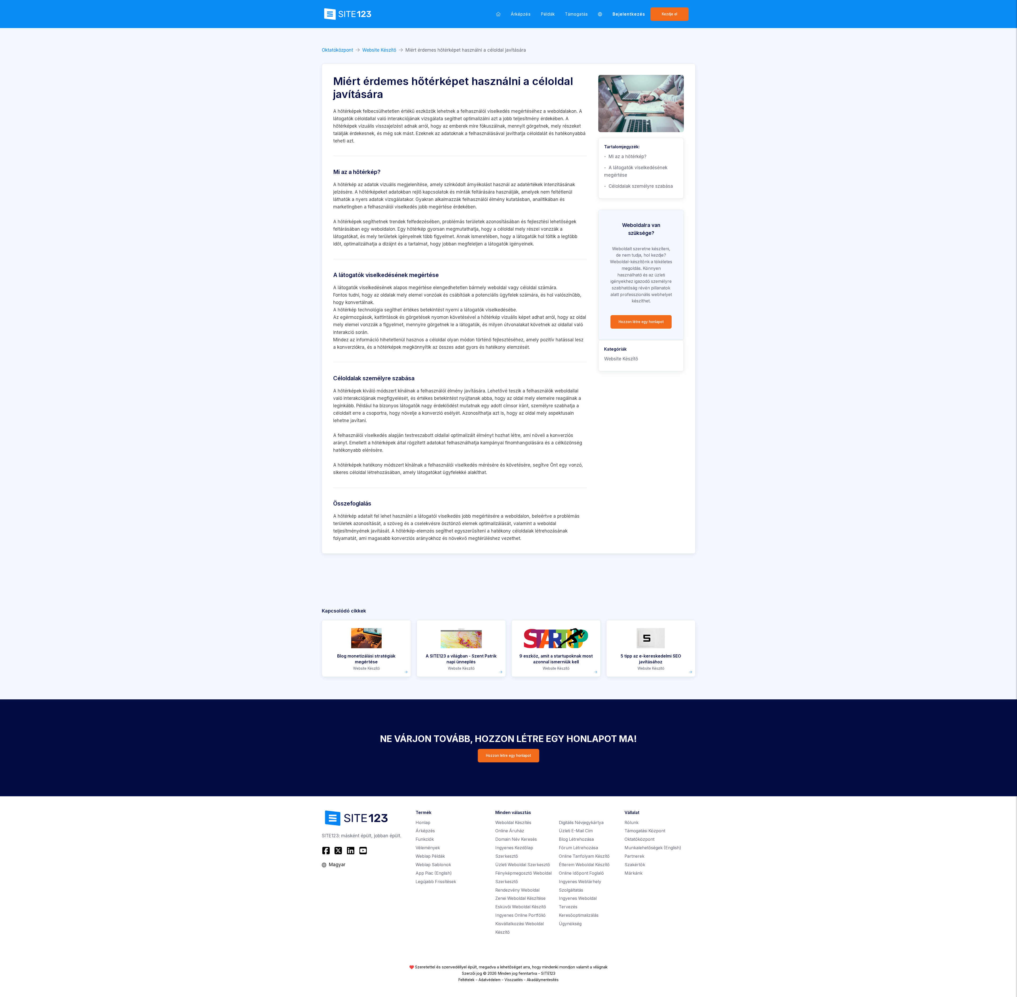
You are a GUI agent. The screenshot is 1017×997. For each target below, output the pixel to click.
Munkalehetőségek (653, 847)
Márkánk (634, 873)
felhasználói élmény (483, 199)
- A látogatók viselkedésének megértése (635, 171)
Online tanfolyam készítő (584, 856)
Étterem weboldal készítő (584, 864)
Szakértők (635, 864)
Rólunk (632, 822)
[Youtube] (363, 850)
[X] (338, 850)
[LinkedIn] (350, 850)
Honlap (423, 822)
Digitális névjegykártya (581, 822)
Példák (548, 14)
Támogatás (576, 14)
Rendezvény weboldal (517, 890)
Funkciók (425, 839)
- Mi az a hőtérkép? (625, 156)
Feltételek (466, 980)
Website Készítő (379, 50)
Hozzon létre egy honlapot (641, 322)
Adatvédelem (490, 980)
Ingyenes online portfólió (520, 915)
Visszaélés (514, 980)
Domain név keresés (516, 839)
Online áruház (509, 830)
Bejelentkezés (629, 14)
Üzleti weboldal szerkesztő (522, 864)
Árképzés (521, 14)
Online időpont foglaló (581, 873)
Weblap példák (430, 856)
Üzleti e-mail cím (576, 830)
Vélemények (428, 847)
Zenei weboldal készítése (520, 898)
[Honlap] (498, 14)
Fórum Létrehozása (578, 847)
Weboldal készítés (513, 822)
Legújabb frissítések (436, 881)
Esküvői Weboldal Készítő (520, 906)
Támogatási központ (645, 830)
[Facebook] (327, 850)
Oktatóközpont (337, 50)
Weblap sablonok (433, 864)
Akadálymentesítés (543, 980)
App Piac (434, 873)
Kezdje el (669, 14)
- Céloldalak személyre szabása (638, 186)
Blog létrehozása (576, 839)
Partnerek (634, 856)
